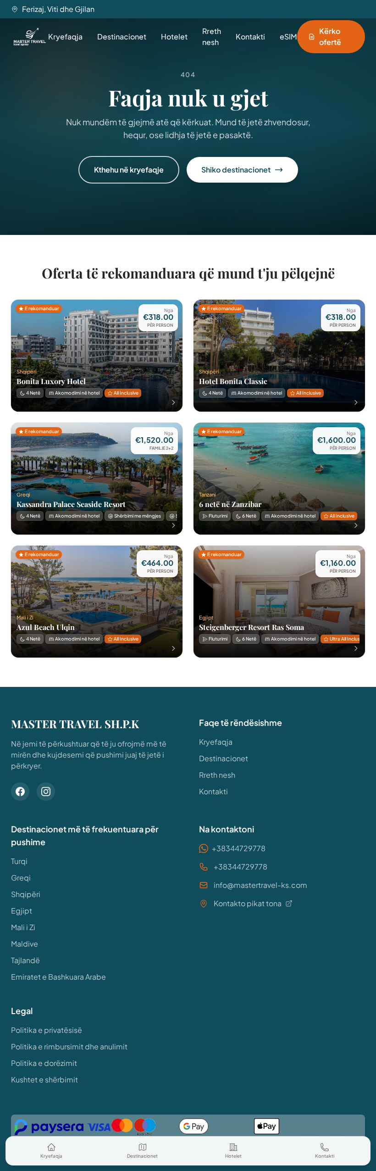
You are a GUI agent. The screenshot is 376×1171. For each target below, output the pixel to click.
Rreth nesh (211, 36)
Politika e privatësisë (46, 1030)
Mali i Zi (23, 927)
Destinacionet (121, 36)
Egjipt (21, 910)
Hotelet (174, 36)
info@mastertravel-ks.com (260, 885)
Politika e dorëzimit (44, 1063)
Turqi (19, 861)
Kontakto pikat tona (248, 903)
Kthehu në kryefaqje (129, 169)
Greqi (21, 877)
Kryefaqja (65, 36)
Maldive (24, 943)
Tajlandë (25, 960)
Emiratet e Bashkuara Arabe (58, 976)
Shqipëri (25, 894)
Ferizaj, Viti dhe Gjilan (58, 9)
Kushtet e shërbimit (44, 1079)
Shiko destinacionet (236, 169)
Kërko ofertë (330, 36)
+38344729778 (238, 848)
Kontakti (250, 36)
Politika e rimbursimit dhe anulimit (69, 1046)
